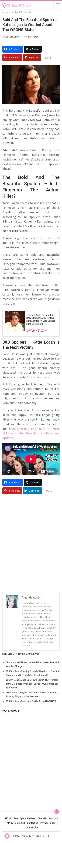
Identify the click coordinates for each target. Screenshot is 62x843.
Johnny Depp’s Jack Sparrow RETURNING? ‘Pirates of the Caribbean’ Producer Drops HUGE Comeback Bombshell (32, 684)
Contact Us (32, 823)
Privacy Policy (47, 823)
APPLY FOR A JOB (16, 823)
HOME (8, 818)
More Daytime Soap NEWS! (22, 653)
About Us (42, 818)
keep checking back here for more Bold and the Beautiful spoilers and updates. (31, 433)
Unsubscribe (31, 827)
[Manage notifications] (7, 836)
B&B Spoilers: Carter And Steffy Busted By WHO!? (31, 701)
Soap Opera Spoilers (24, 818)
